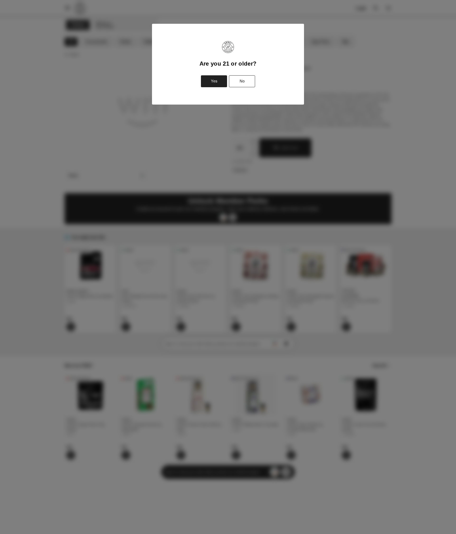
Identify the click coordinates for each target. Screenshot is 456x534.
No (242, 81)
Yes (214, 81)
